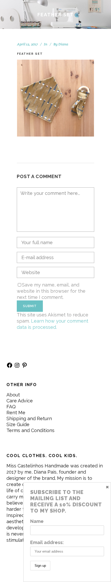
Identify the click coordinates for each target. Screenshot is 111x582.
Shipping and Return (29, 418)
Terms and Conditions (30, 430)
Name (37, 521)
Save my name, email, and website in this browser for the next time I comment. (51, 291)
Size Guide (17, 424)
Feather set (30, 53)
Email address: (47, 542)
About (13, 394)
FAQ (11, 406)
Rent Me (15, 412)
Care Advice (19, 400)
